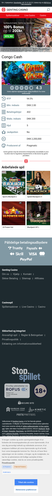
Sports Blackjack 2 (10, 197)
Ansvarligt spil (9, 335)
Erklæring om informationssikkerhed (21, 343)
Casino (43, 15)
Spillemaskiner (12, 15)
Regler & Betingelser (32, 335)
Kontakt (27, 274)
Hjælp (16, 274)
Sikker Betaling (10, 278)
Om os (5, 274)
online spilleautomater (30, 426)
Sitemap (26, 278)
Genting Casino (18, 421)
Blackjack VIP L (33, 227)
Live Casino (29, 15)
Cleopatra (11, 431)
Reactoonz (20, 431)
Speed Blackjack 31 (34, 197)
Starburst (41, 429)
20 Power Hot (8, 227)
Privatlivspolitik (10, 339)
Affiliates (39, 278)
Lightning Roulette (12, 434)
